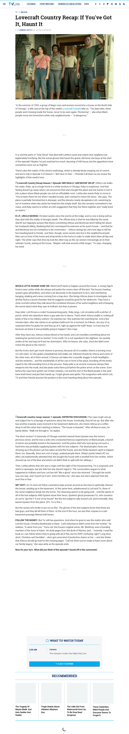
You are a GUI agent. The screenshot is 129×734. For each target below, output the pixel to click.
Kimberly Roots (26, 30)
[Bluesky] (116, 4)
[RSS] (124, 4)
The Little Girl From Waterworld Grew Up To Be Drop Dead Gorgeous (76, 711)
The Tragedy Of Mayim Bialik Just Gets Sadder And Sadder (23, 711)
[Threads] (104, 4)
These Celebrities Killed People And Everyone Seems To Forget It (102, 711)
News (86, 4)
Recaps (24, 12)
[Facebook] (96, 4)
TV (16, 12)
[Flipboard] (108, 4)
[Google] (120, 4)
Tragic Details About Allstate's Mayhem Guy (50, 709)
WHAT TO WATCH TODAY (66, 641)
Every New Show (47, 4)
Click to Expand (65, 664)
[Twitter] (100, 4)
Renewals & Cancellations (69, 4)
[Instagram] (112, 4)
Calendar (31, 4)
